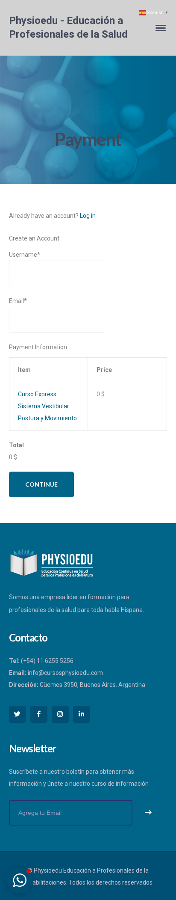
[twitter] (17, 714)
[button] (19, 880)
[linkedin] (81, 714)
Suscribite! (148, 813)
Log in (88, 215)
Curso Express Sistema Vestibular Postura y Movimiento (47, 406)
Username (24, 254)
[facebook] (38, 714)
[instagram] (60, 714)
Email (18, 300)
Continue (41, 484)
